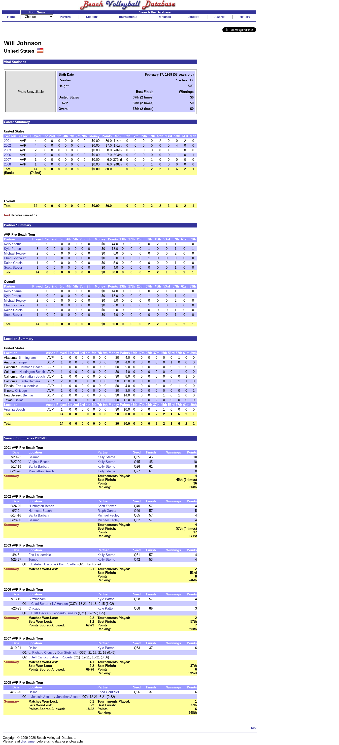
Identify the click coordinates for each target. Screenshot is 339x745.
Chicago (21, 390)
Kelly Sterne (13, 244)
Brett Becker (40, 613)
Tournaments (128, 17)
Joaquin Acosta (42, 697)
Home (11, 17)
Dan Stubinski (67, 652)
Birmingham (27, 357)
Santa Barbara (29, 381)
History (245, 17)
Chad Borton (40, 604)
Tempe (22, 362)
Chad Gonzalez (15, 258)
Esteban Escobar (43, 564)
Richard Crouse (43, 652)
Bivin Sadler (67, 564)
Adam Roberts (62, 657)
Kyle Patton (12, 249)
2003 (7, 150)
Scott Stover (13, 267)
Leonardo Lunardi (64, 613)
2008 (7, 164)
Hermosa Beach (30, 367)
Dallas (19, 400)
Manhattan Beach (32, 376)
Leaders (193, 17)
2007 (7, 160)
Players (65, 17)
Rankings (164, 17)
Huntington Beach (32, 372)
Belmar (28, 395)
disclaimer (28, 741)
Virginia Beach (14, 409)
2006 (7, 155)
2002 (7, 145)
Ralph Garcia (13, 263)
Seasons (92, 17)
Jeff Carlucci (40, 657)
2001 (7, 141)
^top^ (253, 728)
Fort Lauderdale (27, 386)
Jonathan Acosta (68, 697)
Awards (219, 17)
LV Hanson (60, 604)
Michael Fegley (15, 253)
